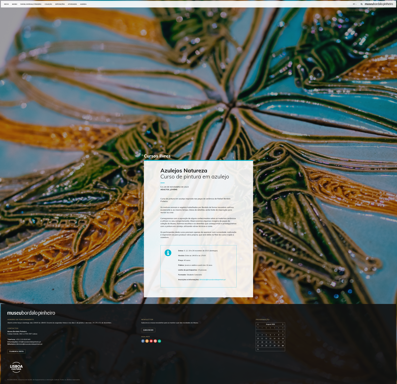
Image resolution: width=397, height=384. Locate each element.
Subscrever (148, 330)
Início (6, 4)
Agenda (83, 4)
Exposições (60, 4)
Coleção (48, 4)
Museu (14, 4)
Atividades (72, 4)
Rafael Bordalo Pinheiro (30, 4)
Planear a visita (16, 351)
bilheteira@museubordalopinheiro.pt (212, 279)
